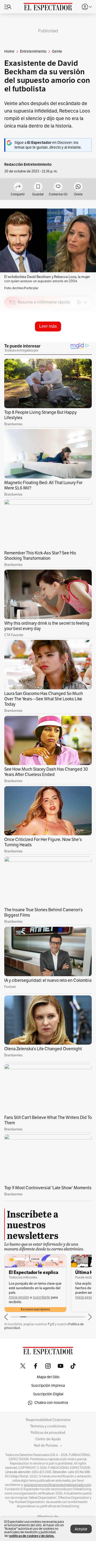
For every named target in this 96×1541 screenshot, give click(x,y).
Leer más (48, 326)
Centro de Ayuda (48, 1439)
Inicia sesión (19, 1297)
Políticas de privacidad (48, 1433)
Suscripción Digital (48, 1394)
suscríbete (41, 1297)
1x (86, 340)
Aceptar (81, 1529)
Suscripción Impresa (48, 1385)
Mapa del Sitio (48, 1377)
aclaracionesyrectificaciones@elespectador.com (57, 1485)
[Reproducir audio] (12, 333)
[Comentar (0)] (58, 187)
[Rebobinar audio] (69, 340)
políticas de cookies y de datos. (31, 1536)
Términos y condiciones (48, 1426)
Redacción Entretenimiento (28, 164)
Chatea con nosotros (51, 1402)
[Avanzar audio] (78, 340)
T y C (51, 1324)
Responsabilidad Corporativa (48, 1420)
